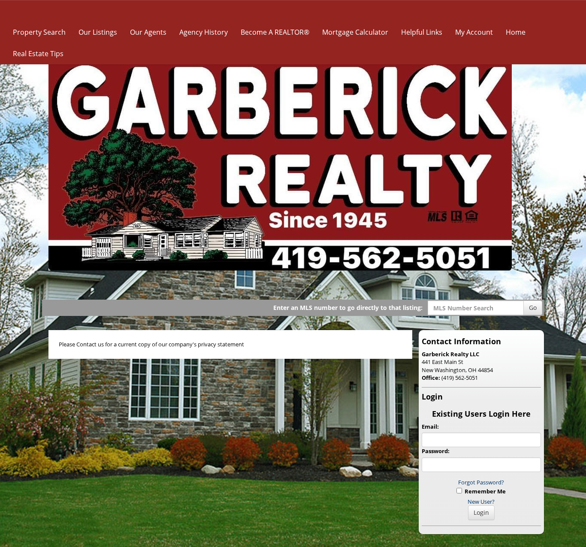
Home (516, 32)
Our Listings (98, 32)
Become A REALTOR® (275, 32)
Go (533, 308)
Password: (436, 451)
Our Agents (148, 32)
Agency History (203, 32)
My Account (474, 32)
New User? (481, 501)
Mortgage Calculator (355, 32)
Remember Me (484, 491)
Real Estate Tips (38, 53)
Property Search (39, 32)
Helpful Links (421, 32)
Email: (430, 426)
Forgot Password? (481, 482)
